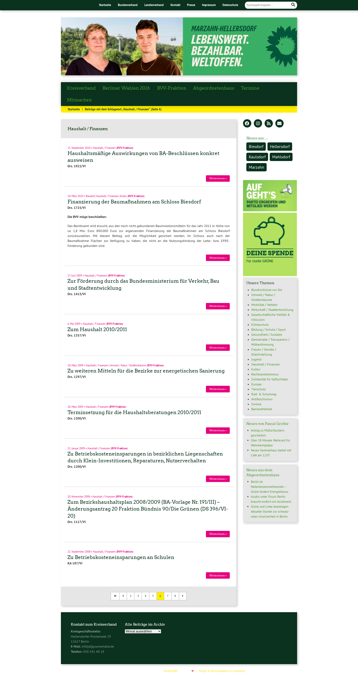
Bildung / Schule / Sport (268, 329)
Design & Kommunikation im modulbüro (222, 671)
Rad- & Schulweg (263, 394)
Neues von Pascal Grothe (267, 424)
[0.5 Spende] (270, 275)
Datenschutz (230, 5)
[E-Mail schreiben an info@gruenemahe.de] (279, 124)
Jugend (256, 359)
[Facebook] (247, 124)
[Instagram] (258, 124)
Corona (256, 404)
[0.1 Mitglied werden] (270, 210)
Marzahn (256, 167)
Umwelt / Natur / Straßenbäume (127, 365)
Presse (191, 5)
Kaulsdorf (257, 156)
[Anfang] (115, 596)
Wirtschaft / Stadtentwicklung (272, 310)
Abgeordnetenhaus (213, 88)
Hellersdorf (280, 146)
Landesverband (154, 5)
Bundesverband (128, 5)
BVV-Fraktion (171, 88)
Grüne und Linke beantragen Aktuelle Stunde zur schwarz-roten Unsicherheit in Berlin (270, 511)
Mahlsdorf (281, 156)
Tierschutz (258, 389)
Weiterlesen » (218, 178)
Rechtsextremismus (265, 374)
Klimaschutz (260, 324)
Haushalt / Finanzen (104, 147)
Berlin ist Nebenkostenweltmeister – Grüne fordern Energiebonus (269, 487)
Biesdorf (90, 196)
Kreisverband (81, 88)
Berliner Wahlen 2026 (126, 88)
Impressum (209, 5)
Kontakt (175, 5)
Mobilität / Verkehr (264, 305)
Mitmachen (79, 100)
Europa (256, 384)
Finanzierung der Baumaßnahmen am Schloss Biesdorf (134, 202)
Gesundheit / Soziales (266, 334)
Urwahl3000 (170, 671)
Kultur (123, 196)
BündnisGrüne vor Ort (266, 290)
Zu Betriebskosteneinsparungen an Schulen (121, 557)
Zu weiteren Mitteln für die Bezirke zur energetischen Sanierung (146, 371)
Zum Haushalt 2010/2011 (97, 329)
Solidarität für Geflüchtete (269, 379)
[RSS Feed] (269, 124)
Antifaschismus (262, 399)
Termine (250, 88)
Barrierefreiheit (261, 409)
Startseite (105, 5)
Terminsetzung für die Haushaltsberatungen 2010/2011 (134, 412)
